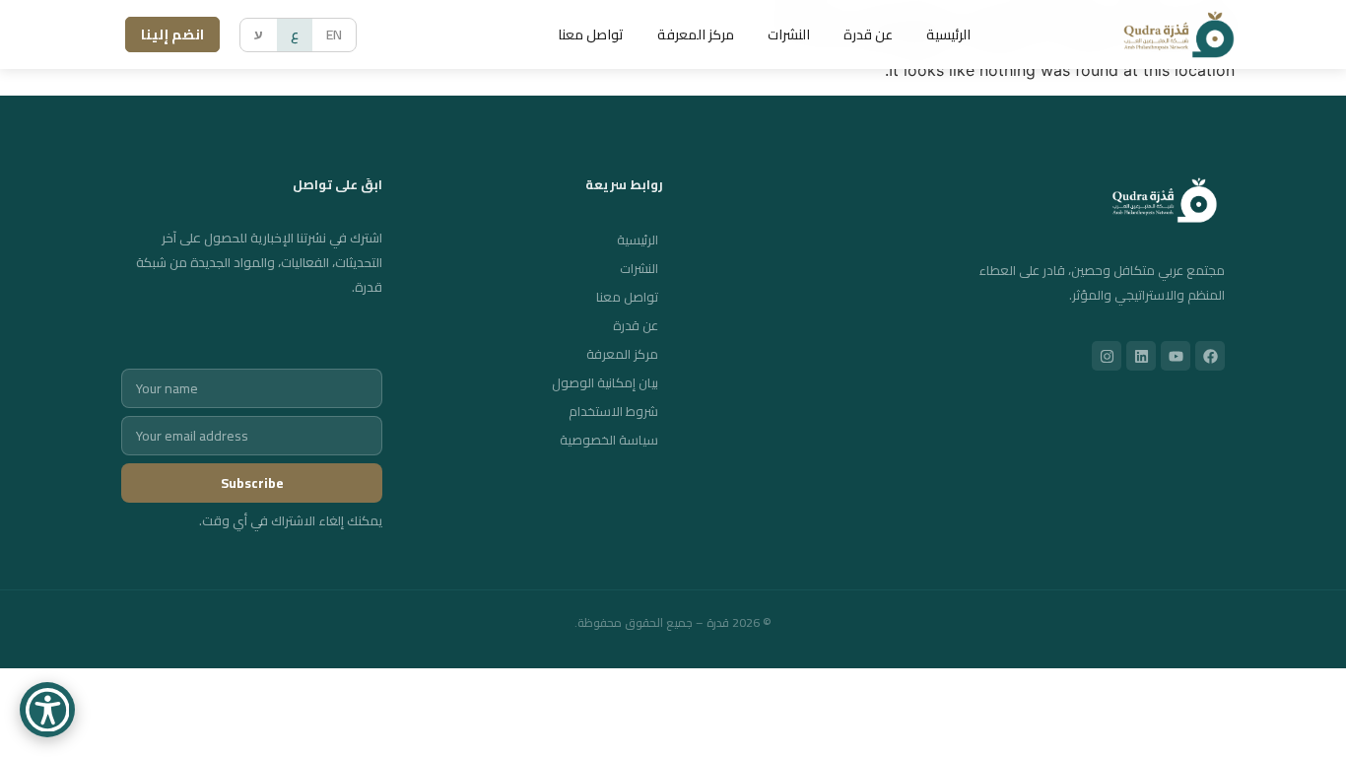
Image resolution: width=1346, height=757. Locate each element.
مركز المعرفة (695, 34)
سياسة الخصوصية (609, 439)
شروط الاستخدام (613, 411)
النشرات (789, 34)
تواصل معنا (591, 34)
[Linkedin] (1141, 356)
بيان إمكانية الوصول (605, 382)
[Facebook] (1210, 356)
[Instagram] (1106, 356)
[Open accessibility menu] (47, 709)
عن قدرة (868, 34)
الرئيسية (948, 34)
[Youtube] (1175, 356)
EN (334, 34)
